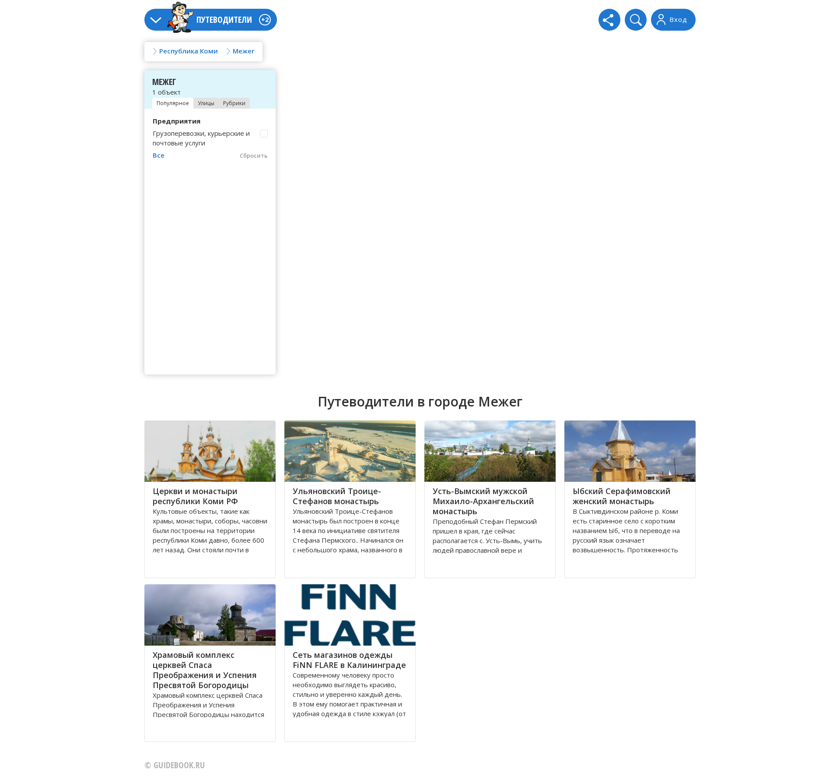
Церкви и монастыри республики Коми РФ (195, 496)
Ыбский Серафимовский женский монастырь (622, 496)
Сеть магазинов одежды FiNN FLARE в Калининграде (349, 660)
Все (158, 155)
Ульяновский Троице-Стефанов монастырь (337, 496)
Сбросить (254, 155)
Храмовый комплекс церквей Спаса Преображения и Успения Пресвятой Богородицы (205, 670)
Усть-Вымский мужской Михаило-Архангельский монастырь (483, 501)
